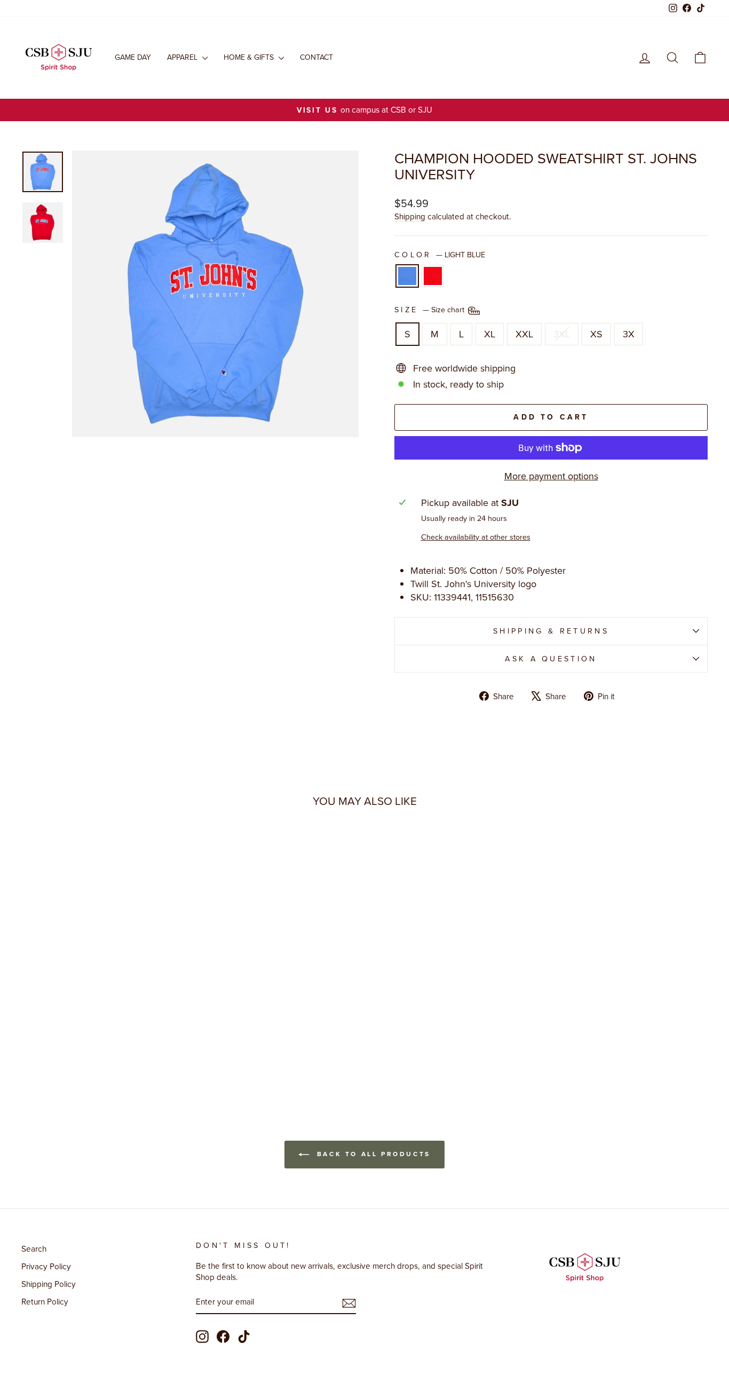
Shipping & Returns (551, 630)
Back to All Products (372, 1153)
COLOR (439, 254)
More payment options (551, 476)
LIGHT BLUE (407, 276)
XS (596, 334)
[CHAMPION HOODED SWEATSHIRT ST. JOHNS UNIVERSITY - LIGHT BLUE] (96, 1051)
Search (33, 1248)
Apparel (183, 57)
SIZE (430, 309)
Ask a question (551, 658)
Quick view (103, 984)
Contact (316, 57)
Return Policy (44, 1301)
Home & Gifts (250, 57)
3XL (561, 334)
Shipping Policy (48, 1284)
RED (432, 276)
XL (489, 334)
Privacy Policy (46, 1266)
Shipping (409, 216)
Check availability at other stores (475, 537)
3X (629, 334)
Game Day (133, 57)
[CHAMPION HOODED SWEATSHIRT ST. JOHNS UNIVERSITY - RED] (110, 1051)
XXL (524, 334)
